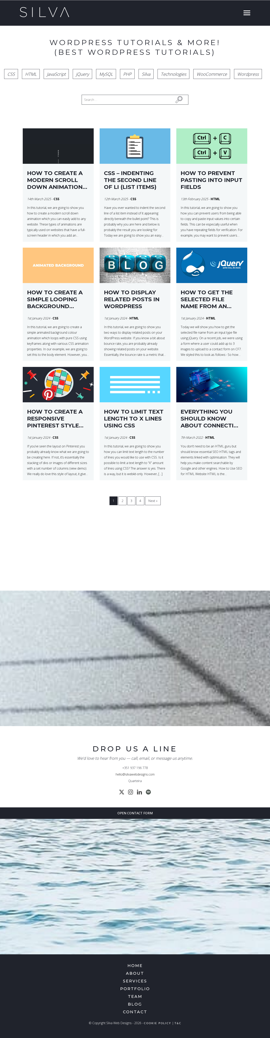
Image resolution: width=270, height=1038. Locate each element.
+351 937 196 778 (135, 768)
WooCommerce (211, 74)
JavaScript (56, 74)
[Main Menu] (246, 13)
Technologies (173, 74)
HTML (31, 74)
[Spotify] (148, 792)
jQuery (82, 74)
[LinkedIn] (139, 792)
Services (135, 981)
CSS (11, 74)
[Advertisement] (135, 555)
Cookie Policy (157, 1023)
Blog (135, 1004)
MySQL (106, 74)
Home (135, 965)
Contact (135, 1012)
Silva (146, 74)
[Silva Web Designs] (44, 16)
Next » (153, 501)
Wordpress (248, 74)
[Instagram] (130, 792)
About (135, 973)
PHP (127, 74)
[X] (121, 792)
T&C (178, 1023)
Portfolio (135, 988)
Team (135, 996)
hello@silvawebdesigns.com (135, 774)
